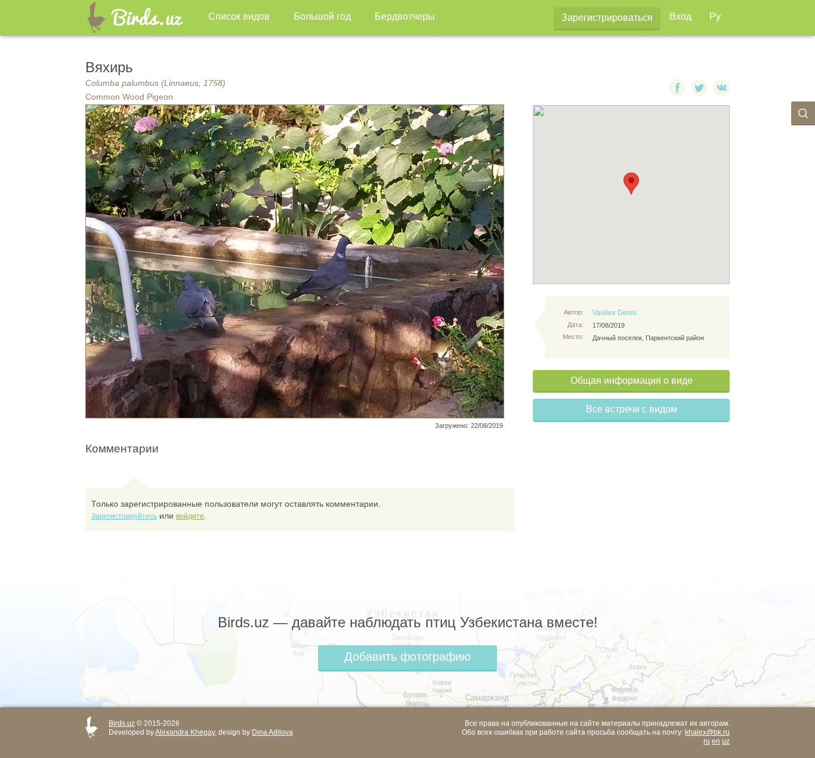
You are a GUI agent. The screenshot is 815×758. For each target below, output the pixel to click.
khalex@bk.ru (707, 732)
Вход (680, 16)
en (716, 741)
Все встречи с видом (631, 409)
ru (706, 741)
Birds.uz (122, 723)
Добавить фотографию (407, 656)
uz (726, 741)
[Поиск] (803, 113)
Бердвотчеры (405, 16)
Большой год (322, 16)
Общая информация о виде (631, 380)
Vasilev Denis (614, 313)
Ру (715, 16)
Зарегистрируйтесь (124, 516)
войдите (190, 516)
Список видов (239, 16)
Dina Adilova (272, 732)
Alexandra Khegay (185, 732)
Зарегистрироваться (607, 18)
